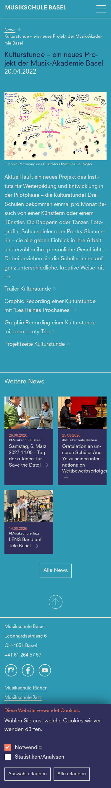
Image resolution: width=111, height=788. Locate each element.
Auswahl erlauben (27, 774)
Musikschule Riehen (26, 688)
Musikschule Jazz (23, 697)
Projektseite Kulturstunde (35, 344)
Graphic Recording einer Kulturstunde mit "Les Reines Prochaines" (50, 306)
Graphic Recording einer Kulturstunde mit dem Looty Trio (50, 327)
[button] (55, 602)
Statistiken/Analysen (39, 757)
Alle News (56, 570)
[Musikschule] (36, 8)
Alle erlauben (71, 774)
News (9, 30)
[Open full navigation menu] (101, 9)
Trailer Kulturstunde (28, 289)
